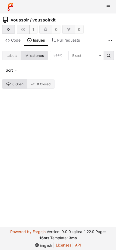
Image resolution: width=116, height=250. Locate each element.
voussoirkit (44, 20)
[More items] (110, 40)
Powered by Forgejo (28, 231)
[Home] (10, 7)
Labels (11, 55)
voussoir (20, 20)
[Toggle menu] (108, 7)
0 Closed (43, 84)
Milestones (34, 55)
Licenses (63, 245)
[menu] (11, 70)
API (78, 245)
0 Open (17, 84)
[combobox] (86, 55)
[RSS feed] (8, 29)
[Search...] (109, 55)
